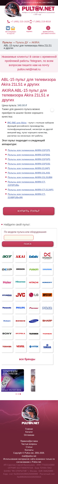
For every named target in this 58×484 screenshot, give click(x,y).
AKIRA (35, 42)
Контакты (29, 450)
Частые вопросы (29, 444)
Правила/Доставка (29, 441)
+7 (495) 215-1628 (20, 21)
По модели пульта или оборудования (25, 232)
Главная (29, 429)
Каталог (29, 432)
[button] (10, 30)
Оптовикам (29, 435)
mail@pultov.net (29, 456)
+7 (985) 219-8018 (41, 21)
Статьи (29, 447)
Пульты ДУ (22, 42)
